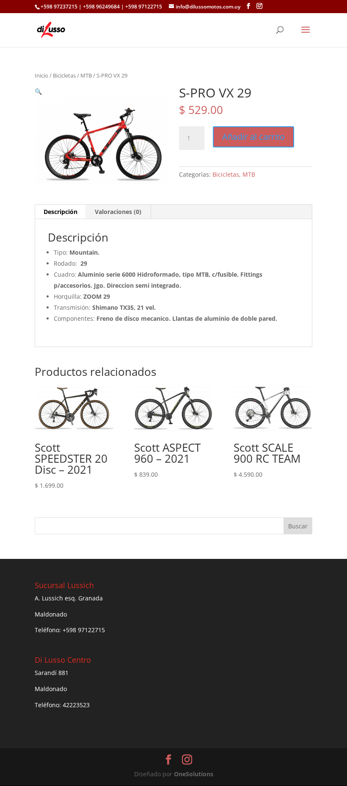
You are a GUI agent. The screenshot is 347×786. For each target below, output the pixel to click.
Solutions (193, 774)
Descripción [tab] (60, 212)
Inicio (41, 75)
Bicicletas (64, 75)
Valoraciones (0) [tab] (118, 212)
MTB (86, 75)
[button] (38, 91)
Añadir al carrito (253, 136)
